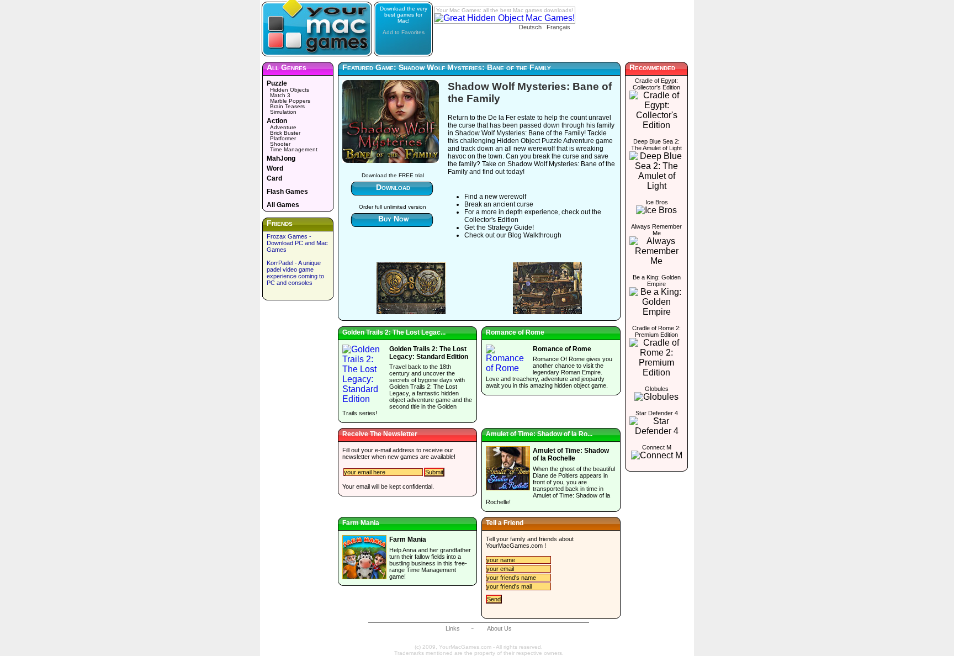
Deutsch (530, 27)
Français (558, 27)
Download (393, 187)
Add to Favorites (404, 32)
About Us (499, 628)
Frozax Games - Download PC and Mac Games (297, 243)
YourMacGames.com (514, 545)
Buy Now (393, 218)
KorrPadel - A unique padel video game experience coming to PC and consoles (295, 273)
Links (453, 628)
